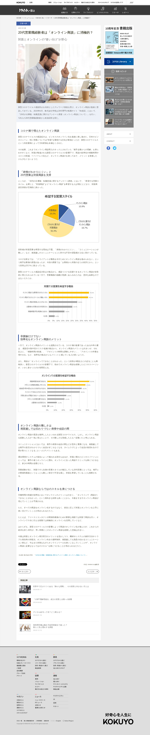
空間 (30, 2)
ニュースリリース (40, 700)
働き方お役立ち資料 (88, 2)
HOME (18, 18)
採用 (54, 703)
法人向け (56, 679)
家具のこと (20, 702)
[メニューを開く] (131, 2)
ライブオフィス (68, 2)
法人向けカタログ (59, 668)
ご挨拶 (19, 668)
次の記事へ (92, 571)
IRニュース (38, 702)
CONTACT (110, 141)
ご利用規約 (39, 721)
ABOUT (109, 134)
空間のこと (20, 705)
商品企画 (56, 689)
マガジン (20, 696)
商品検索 (38, 668)
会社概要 (20, 671)
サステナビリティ (58, 696)
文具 (37, 657)
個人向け (56, 681)
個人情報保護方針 (29, 721)
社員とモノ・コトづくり (23, 663)
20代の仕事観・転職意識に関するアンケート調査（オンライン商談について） (61, 555)
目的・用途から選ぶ (41, 665)
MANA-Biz (40, 18)
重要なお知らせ (40, 708)
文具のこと (20, 700)
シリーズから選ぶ (40, 663)
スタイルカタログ (103, 2)
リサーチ (49, 18)
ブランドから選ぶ (58, 663)
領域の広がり (21, 660)
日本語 (52, 721)
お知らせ (38, 705)
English (58, 721)
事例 (49, 2)
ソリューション (57, 2)
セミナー (77, 2)
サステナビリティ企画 (59, 687)
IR (54, 699)
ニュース (38, 696)
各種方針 (46, 721)
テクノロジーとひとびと (60, 684)
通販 (55, 675)
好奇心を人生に (118, 715)
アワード (19, 676)
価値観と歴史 (21, 665)
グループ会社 (21, 673)
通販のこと (20, 708)
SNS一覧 (19, 721)
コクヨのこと (21, 710)
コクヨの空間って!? (117, 2)
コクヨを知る (21, 657)
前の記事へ (25, 571)
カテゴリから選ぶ (40, 660)
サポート (56, 706)
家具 (55, 657)
